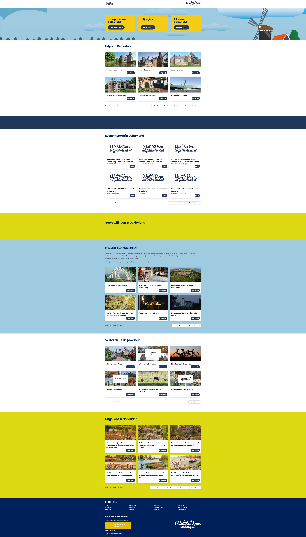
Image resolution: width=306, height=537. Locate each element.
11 (181, 106)
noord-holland (183, 507)
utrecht (131, 509)
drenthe (107, 505)
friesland (156, 505)
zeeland (156, 509)
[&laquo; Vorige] (151, 105)
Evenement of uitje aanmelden (118, 525)
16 (196, 106)
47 (191, 487)
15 (192, 106)
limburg (132, 507)
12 (185, 106)
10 (177, 106)
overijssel (108, 509)
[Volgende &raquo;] (199, 105)
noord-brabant (159, 507)
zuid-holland (182, 509)
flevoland (132, 505)
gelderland (181, 505)
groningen (108, 507)
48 (196, 487)
